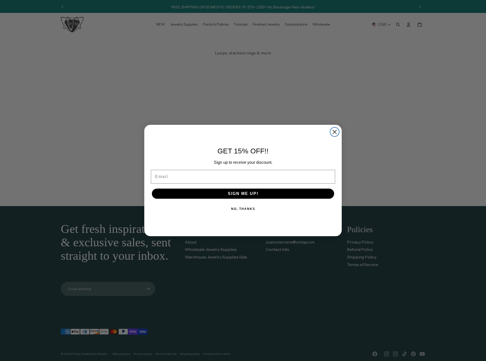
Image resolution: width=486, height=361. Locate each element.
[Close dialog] (334, 131)
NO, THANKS (243, 209)
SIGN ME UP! (243, 193)
